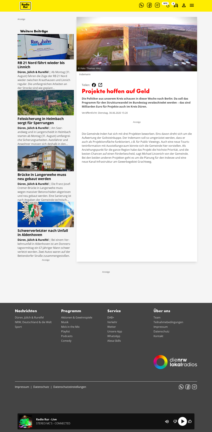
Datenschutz (161, 331)
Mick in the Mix (70, 327)
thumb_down (175, 421)
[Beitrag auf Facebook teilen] (94, 85)
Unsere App (114, 331)
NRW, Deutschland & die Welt (33, 322)
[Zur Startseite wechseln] (25, 5)
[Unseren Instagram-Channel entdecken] (157, 5)
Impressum (161, 327)
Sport (18, 327)
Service (114, 311)
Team (157, 317)
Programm (71, 311)
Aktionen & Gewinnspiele (76, 317)
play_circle (182, 421)
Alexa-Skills (114, 341)
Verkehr (112, 322)
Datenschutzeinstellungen (69, 387)
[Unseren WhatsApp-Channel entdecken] (141, 5)
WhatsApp (113, 336)
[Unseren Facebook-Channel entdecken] (149, 5)
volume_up (167, 421)
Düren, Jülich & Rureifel (29, 317)
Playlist (65, 331)
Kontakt (158, 336)
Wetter (111, 327)
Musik (64, 322)
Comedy (66, 341)
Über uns (162, 311)
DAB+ (110, 317)
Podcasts (67, 336)
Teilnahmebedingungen (168, 322)
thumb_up (190, 421)
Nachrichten (26, 311)
